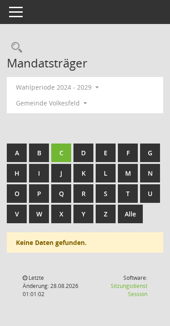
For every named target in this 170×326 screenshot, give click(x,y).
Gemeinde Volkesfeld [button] (49, 103)
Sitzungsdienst (129, 290)
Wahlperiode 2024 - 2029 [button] (54, 87)
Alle (130, 214)
